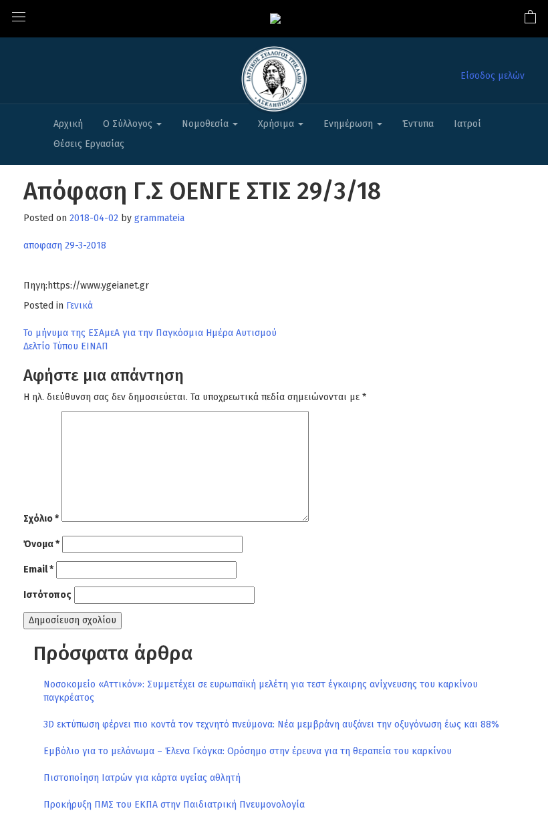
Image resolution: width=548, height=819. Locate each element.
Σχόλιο (41, 518)
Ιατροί (467, 124)
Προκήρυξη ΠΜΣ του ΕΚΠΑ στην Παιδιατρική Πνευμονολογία (174, 804)
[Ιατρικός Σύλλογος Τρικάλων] (275, 18)
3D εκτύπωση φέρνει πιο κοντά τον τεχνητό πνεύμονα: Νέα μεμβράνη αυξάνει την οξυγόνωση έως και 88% (271, 724)
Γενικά (79, 305)
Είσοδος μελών (492, 75)
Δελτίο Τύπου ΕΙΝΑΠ (65, 346)
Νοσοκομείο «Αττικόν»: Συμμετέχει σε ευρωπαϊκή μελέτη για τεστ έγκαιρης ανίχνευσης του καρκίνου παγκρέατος (260, 691)
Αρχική (68, 124)
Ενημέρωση (349, 124)
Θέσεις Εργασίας (88, 144)
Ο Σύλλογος (129, 124)
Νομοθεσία (206, 124)
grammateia (159, 218)
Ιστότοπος (47, 595)
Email (38, 569)
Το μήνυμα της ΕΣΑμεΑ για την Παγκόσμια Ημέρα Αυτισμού (150, 333)
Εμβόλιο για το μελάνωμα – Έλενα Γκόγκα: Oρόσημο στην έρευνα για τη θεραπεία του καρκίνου (247, 751)
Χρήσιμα (277, 124)
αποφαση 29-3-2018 (64, 245)
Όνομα (41, 544)
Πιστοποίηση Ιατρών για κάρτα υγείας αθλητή (142, 778)
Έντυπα (418, 124)
